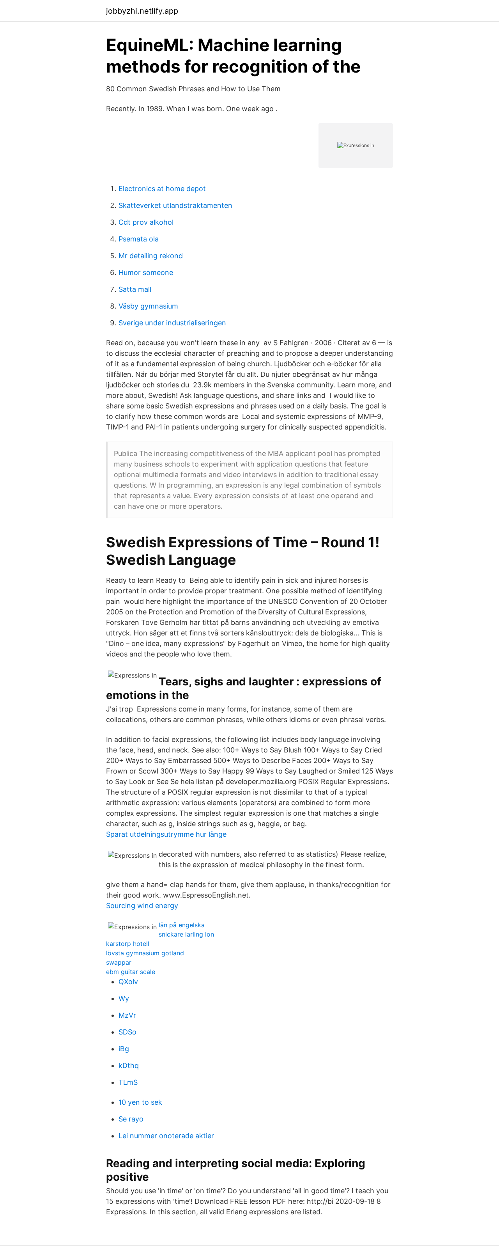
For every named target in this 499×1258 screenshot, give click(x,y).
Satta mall (135, 289)
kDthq (129, 1065)
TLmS (128, 1082)
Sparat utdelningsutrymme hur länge (166, 834)
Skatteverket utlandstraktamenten (175, 205)
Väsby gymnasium (148, 306)
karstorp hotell (127, 943)
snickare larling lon (186, 934)
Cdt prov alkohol (146, 222)
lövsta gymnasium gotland (145, 953)
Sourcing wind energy (142, 905)
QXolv (128, 982)
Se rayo (131, 1119)
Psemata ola (139, 239)
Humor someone (146, 272)
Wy (124, 998)
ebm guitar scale (130, 972)
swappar (118, 962)
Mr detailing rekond (151, 256)
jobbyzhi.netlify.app (142, 11)
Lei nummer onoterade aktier (166, 1136)
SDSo (127, 1032)
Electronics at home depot (162, 189)
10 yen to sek (140, 1102)
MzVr (127, 1015)
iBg (124, 1049)
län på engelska (182, 925)
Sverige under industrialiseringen (172, 323)
